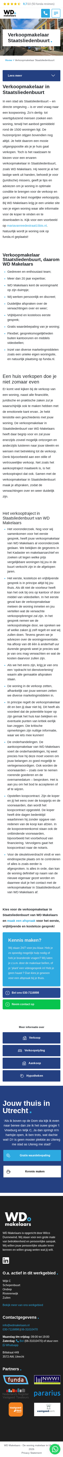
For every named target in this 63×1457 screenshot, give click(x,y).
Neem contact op (22, 1004)
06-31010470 (29, 1329)
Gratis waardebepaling (35, 1155)
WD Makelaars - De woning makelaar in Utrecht (30, 1445)
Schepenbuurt (11, 1285)
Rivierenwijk (10, 1293)
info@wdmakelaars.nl (16, 1325)
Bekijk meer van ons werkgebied (23, 1305)
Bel (21, 1340)
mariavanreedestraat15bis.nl (27, 225)
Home (8, 60)
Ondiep (7, 1289)
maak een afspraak (21, 921)
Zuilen (6, 1297)
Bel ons (25, 992)
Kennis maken (35, 1171)
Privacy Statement (32, 1452)
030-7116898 (11, 1329)
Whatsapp (11, 1345)
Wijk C (7, 1280)
